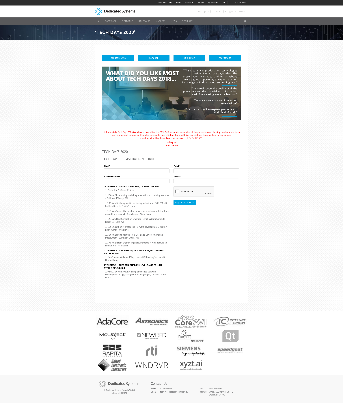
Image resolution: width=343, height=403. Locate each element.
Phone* (177, 176)
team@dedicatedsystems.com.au (174, 392)
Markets (161, 21)
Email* (177, 166)
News (174, 21)
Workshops (225, 57)
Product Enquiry (165, 3)
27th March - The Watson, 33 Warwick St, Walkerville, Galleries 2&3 (134, 252)
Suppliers (189, 3)
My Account (213, 3)
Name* (107, 166)
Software (111, 21)
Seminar (153, 57)
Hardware (144, 21)
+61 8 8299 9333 (238, 3)
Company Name (112, 176)
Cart (224, 3)
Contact (200, 3)
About (178, 3)
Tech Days (188, 21)
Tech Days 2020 (117, 57)
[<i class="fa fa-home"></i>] (98, 21)
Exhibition (189, 57)
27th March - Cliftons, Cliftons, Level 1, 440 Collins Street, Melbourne (133, 266)
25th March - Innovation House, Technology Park (132, 186)
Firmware (127, 21)
